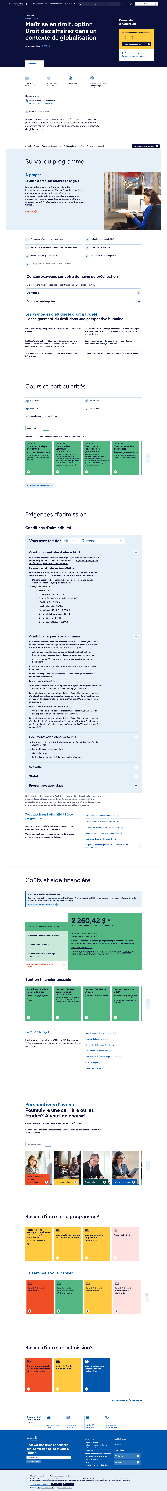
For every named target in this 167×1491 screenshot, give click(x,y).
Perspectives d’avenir (95, 146)
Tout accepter (68, 1484)
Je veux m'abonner (34, 1461)
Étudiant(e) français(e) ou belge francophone (41, 955)
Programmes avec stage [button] (46, 785)
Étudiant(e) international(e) (39, 944)
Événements (118, 1444)
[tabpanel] (35, 82)
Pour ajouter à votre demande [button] (143, 146)
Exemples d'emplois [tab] (35, 1144)
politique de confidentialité (45, 1488)
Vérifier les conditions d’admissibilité (100, 815)
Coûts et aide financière (74, 146)
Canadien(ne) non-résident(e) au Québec (45, 935)
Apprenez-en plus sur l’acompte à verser (41, 904)
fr (125, 4)
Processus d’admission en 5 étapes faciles (102, 827)
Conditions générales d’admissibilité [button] (54, 552)
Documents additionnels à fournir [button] (52, 737)
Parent (87, 1462)
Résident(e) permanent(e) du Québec (44, 926)
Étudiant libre (89, 1451)
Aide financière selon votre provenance (101, 1056)
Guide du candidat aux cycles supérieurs (102, 833)
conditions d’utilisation (65, 1488)
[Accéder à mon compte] (131, 4)
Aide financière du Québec (96, 1051)
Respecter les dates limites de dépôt (100, 821)
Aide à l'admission (56, 4)
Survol (28, 146)
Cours (36, 146)
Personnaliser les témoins (40, 1484)
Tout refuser (56, 1484)
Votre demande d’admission (144, 4)
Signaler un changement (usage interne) (125, 1400)
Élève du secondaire (91, 1459)
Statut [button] (33, 776)
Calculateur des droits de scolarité (99, 1033)
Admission (29, 16)
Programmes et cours (40, 4)
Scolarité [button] (35, 767)
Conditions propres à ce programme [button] (54, 636)
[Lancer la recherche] (80, 4)
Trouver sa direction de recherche (99, 839)
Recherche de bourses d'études (98, 1045)
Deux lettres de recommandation (47, 749)
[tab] (46, 926)
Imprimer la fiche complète (134, 56)
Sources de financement (95, 1039)
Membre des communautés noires (96, 1456)
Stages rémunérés (93, 1068)
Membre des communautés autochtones (98, 1454)
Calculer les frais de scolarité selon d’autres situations (41, 965)
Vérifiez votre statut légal (81, 947)
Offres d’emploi (91, 1062)
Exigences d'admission (51, 146)
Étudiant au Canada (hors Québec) (96, 1445)
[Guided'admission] (54, 1438)
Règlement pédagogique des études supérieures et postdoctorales (106, 846)
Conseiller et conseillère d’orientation (97, 1465)
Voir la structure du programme (136, 53)
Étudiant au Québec (91, 1442)
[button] (9, 4)
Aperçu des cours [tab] (34, 428)
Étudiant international (92, 1448)
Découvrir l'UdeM (69, 4)
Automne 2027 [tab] (35, 64)
